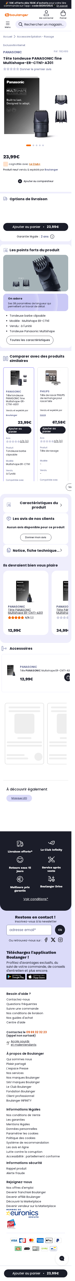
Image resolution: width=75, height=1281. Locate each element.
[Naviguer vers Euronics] (35, 1213)
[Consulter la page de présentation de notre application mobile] (15, 976)
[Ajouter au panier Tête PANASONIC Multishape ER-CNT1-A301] (68, 677)
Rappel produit (16, 1169)
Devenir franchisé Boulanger (26, 1192)
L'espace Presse (17, 1068)
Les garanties (15, 1120)
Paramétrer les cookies (22, 1133)
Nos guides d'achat (19, 1018)
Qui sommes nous (19, 1059)
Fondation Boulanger (20, 1091)
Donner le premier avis (35, 69)
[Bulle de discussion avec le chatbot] (61, 1258)
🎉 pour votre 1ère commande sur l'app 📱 (36, 4)
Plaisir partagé (16, 1064)
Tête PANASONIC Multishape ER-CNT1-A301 (25, 611)
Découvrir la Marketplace (23, 1201)
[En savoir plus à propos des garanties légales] (52, 236)
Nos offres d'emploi (19, 1188)
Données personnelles (21, 1129)
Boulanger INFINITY (19, 1101)
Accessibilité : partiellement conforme (33, 1156)
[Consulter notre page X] (53, 941)
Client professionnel (20, 1096)
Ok (60, 930)
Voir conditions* (35, 899)
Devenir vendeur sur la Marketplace (31, 1206)
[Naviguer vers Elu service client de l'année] (35, 1224)
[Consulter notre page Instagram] (60, 941)
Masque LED (19, 798)
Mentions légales (18, 1124)
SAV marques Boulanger (23, 1082)
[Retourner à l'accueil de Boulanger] (16, 15)
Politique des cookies (20, 1138)
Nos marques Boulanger (23, 1078)
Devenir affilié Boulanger (23, 1197)
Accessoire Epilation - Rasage (35, 36)
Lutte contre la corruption (24, 1152)
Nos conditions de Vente (23, 1115)
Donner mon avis (35, 537)
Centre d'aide (15, 1022)
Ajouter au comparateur (38, 181)
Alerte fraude (15, 1173)
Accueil (7, 36)
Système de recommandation (27, 1143)
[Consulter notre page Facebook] (46, 941)
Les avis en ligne (17, 1147)
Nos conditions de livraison (24, 1013)
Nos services (15, 1073)
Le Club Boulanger (18, 1087)
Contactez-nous (18, 999)
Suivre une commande (22, 1009)
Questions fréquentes (21, 1004)
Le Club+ (34, 164)
